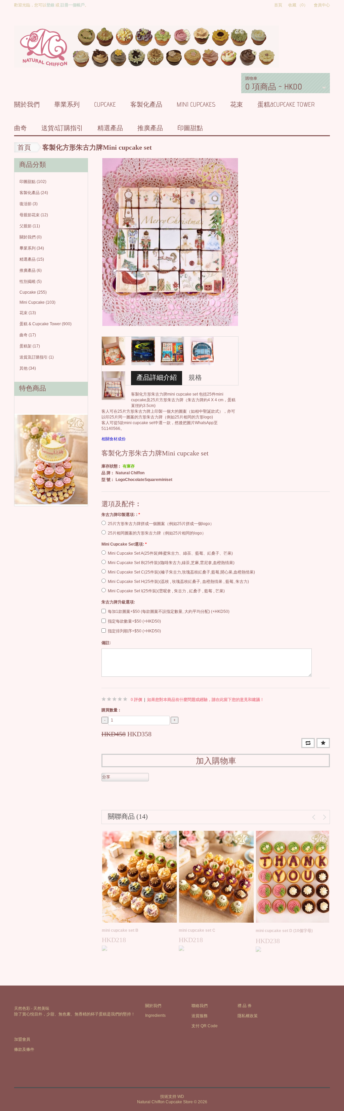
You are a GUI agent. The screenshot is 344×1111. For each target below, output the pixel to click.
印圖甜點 (190, 128)
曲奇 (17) (27, 335)
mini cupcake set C (197, 930)
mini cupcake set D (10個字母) (284, 930)
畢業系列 (67, 104)
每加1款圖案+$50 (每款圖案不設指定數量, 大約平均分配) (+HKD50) (168, 611)
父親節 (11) (29, 226)
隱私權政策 (248, 1015)
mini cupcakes (196, 104)
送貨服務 (199, 1015)
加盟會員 (22, 1039)
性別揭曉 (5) (30, 281)
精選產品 (110, 128)
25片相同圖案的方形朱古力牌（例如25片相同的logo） (157, 533)
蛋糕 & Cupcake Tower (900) (45, 324)
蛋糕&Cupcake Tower (286, 104)
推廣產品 (150, 128)
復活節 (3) (28, 203)
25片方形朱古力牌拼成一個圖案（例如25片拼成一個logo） (161, 523)
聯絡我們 (199, 1005)
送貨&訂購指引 (62, 128)
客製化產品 (146, 104)
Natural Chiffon (130, 473)
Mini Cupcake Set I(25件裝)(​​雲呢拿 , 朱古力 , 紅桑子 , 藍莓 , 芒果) (166, 591)
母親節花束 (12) (33, 215)
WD (180, 1096)
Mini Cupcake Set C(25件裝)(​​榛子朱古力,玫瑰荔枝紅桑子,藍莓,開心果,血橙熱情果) (181, 572)
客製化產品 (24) (33, 192)
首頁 (278, 5)
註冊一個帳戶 (72, 5)
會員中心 (322, 5)
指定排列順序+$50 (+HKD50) (134, 631)
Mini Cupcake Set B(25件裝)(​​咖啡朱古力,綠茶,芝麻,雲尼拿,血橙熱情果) (171, 562)
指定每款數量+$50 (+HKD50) (134, 621)
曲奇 (20, 128)
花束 (236, 104)
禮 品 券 (245, 1005)
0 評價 (136, 699)
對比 (308, 743)
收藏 (323, 743)
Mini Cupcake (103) (37, 302)
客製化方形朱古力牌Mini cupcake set (97, 147)
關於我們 (27, 104)
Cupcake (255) (33, 292)
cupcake (105, 104)
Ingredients (155, 1015)
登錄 (50, 5)
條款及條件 (24, 1049)
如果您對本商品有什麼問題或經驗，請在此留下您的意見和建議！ (205, 699)
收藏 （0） (298, 5)
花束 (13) (27, 312)
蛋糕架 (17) (29, 346)
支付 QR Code (204, 1026)
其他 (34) (27, 368)
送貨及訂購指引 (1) (36, 357)
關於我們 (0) (30, 237)
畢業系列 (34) (31, 248)
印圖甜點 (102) (32, 181)
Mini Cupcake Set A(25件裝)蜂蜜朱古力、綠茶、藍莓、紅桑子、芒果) (170, 553)
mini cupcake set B (120, 930)
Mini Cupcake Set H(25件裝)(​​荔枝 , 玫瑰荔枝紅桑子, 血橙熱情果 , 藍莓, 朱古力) (178, 581)
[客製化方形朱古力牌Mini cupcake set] (170, 241)
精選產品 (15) (31, 259)
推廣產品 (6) (30, 270)
